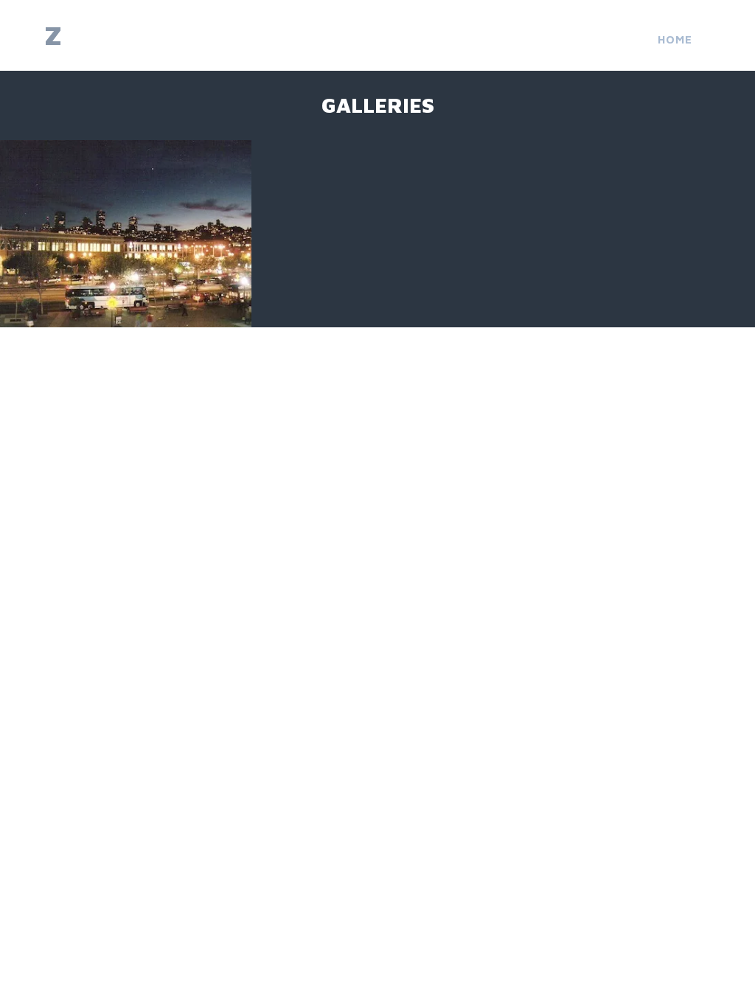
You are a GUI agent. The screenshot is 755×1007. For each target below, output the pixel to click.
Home (675, 39)
